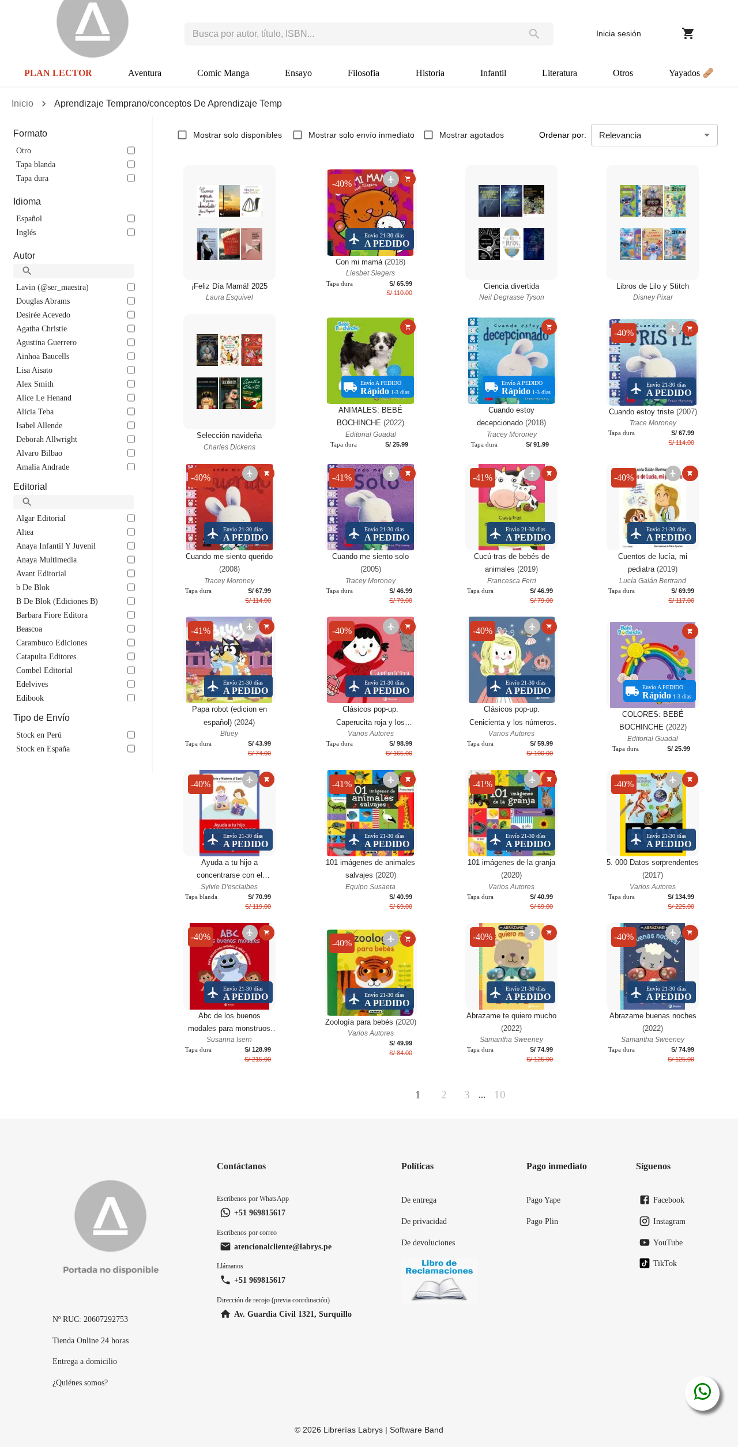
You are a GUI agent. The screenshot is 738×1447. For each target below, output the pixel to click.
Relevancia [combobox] (620, 135)
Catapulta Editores (46, 656)
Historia (430, 73)
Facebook (668, 1199)
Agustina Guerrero (46, 342)
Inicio (22, 103)
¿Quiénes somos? (80, 1382)
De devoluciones (428, 1242)
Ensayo (298, 73)
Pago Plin (542, 1221)
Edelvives (32, 684)
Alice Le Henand (43, 397)
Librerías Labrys (353, 1429)
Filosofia (363, 73)
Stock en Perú (39, 734)
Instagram (669, 1221)
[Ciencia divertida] (511, 222)
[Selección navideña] (229, 371)
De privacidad (424, 1221)
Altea (24, 532)
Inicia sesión (618, 33)
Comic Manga (223, 73)
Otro (23, 150)
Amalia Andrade (42, 466)
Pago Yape (543, 1199)
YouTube (668, 1242)
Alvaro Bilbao (39, 453)
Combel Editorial (44, 670)
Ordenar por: (562, 134)
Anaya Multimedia (46, 559)
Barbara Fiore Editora (52, 614)
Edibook (30, 697)
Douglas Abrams (43, 300)
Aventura (144, 73)
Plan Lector (58, 73)
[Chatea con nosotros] (702, 1393)
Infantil (493, 73)
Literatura (559, 73)
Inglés (26, 232)
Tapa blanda (35, 164)
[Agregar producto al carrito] (408, 179)
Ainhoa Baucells (42, 356)
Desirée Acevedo (43, 314)
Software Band (416, 1429)
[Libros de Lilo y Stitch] (653, 222)
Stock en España (43, 748)
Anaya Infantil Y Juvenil (56, 545)
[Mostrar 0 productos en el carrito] (688, 33)
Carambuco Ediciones (51, 642)
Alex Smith (35, 383)
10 (500, 1095)
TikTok (665, 1263)
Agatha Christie (41, 328)
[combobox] (350, 34)
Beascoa (29, 628)
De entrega (418, 1199)
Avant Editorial (41, 573)
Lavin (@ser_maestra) (52, 287)
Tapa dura (32, 178)
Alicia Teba (35, 411)
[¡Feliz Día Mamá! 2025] (229, 222)
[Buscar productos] (534, 34)
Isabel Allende (39, 425)
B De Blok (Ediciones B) (57, 601)
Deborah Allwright (46, 439)
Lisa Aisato (34, 370)
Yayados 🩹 (691, 73)
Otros (623, 73)
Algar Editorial (41, 518)
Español (29, 218)
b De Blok (33, 587)
